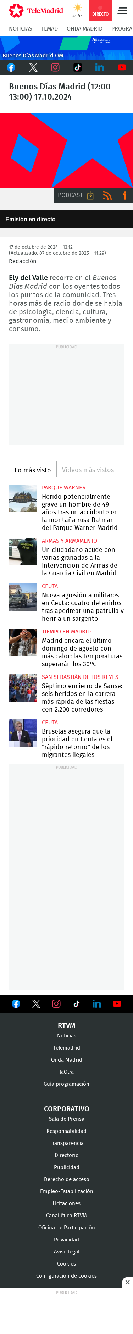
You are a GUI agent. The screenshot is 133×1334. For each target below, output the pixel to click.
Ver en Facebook (16, 1005)
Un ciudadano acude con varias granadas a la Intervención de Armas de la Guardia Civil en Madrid (23, 551)
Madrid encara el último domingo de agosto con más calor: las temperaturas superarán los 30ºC (23, 642)
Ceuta (50, 586)
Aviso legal (66, 1252)
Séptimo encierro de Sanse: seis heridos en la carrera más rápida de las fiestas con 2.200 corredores (23, 688)
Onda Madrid (84, 29)
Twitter (33, 67)
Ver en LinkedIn (97, 1004)
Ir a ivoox (124, 195)
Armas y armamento (69, 541)
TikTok (78, 67)
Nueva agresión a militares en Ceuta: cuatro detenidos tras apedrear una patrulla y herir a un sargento (23, 597)
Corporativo (66, 1109)
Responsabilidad (66, 1131)
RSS (107, 195)
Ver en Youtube (117, 1004)
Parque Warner (64, 488)
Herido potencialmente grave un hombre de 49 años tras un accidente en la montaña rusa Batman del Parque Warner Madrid (23, 498)
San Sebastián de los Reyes (80, 677)
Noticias (20, 29)
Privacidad (66, 1239)
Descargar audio (90, 195)
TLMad (49, 29)
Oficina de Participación (66, 1227)
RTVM (67, 1025)
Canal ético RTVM (66, 1215)
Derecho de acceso (66, 1179)
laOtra (67, 1072)
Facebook (11, 67)
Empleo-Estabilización (66, 1191)
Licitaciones (66, 1203)
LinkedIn (100, 67)
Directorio (67, 1155)
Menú (122, 10)
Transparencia (67, 1143)
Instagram (55, 67)
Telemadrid (66, 1048)
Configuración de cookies (66, 1276)
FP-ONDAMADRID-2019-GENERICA (66, 150)
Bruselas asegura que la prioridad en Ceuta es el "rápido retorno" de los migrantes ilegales (23, 733)
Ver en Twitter (36, 1005)
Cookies (66, 1264)
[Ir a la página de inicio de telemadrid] (36, 11)
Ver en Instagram (56, 1004)
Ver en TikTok (77, 1005)
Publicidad (66, 1167)
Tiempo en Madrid (66, 632)
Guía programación (66, 1084)
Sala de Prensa (66, 1119)
